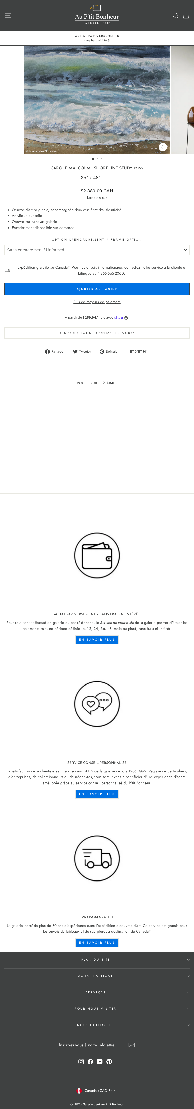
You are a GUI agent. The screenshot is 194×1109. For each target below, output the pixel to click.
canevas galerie (44, 221)
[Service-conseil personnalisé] (97, 704)
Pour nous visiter (96, 1008)
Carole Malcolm (70, 168)
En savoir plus (97, 639)
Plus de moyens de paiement (97, 302)
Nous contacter (95, 1025)
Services (96, 992)
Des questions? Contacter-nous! (97, 333)
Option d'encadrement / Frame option (97, 239)
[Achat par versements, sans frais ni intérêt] (97, 556)
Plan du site (95, 959)
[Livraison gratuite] (97, 859)
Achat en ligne (95, 976)
